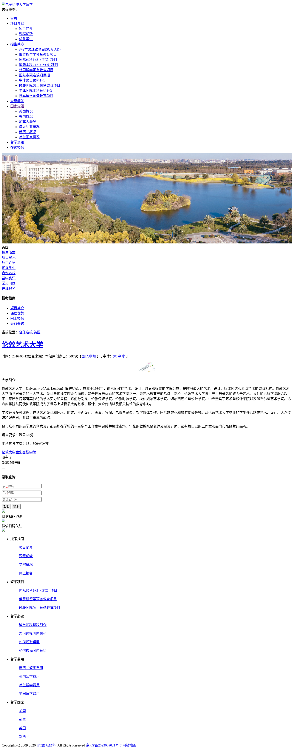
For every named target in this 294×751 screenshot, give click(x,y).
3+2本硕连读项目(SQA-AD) (39, 49)
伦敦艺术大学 (22, 344)
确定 (16, 506)
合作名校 (8, 273)
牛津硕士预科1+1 (32, 80)
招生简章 (17, 44)
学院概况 (26, 564)
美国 (22, 711)
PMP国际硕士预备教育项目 (39, 85)
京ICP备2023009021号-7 (104, 745)
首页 (13, 18)
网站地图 (129, 745)
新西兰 (24, 737)
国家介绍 (17, 106)
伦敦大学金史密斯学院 (19, 452)
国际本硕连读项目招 (34, 75)
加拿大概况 (27, 121)
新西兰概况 (27, 132)
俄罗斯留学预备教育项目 (38, 54)
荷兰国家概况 (29, 137)
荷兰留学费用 (29, 685)
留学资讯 (17, 142)
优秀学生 (26, 39)
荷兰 (22, 719)
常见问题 (8, 283)
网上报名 (17, 318)
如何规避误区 (29, 642)
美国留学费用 (29, 694)
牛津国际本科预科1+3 (35, 90)
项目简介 (26, 29)
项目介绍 (17, 23)
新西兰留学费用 (31, 668)
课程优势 (26, 34)
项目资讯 (8, 257)
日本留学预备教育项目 (36, 96)
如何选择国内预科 (32, 651)
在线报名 (17, 147)
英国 (37, 332)
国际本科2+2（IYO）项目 (38, 65)
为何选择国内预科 (32, 633)
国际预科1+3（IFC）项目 (38, 60)
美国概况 (26, 116)
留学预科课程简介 (32, 625)
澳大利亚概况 (29, 127)
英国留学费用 (29, 676)
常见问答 (17, 101)
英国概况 (26, 111)
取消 (6, 506)
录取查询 (17, 323)
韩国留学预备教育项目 (36, 70)
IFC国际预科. (47, 745)
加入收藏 (89, 356)
